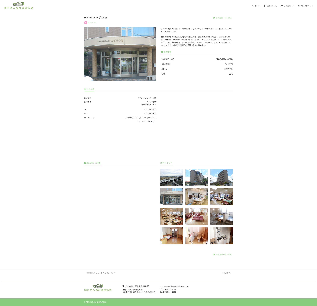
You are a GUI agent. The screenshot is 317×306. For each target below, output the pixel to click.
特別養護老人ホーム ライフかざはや (100, 273)
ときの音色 (226, 273)
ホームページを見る (146, 121)
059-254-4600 (150, 110)
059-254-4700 (150, 114)
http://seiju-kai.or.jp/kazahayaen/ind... (141, 118)
